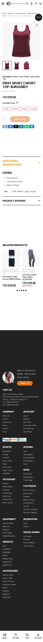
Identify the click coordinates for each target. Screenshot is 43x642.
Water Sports (8, 502)
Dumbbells (7, 549)
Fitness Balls (7, 578)
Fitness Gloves (8, 581)
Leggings (32, 272)
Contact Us (7, 422)
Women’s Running (30, 509)
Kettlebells (7, 552)
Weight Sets (7, 562)
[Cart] (40, 4)
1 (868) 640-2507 (12, 405)
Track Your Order (29, 425)
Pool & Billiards (29, 542)
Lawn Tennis (7, 461)
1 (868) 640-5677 (12, 402)
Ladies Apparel (20, 13)
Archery (5, 483)
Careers (5, 419)
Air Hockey (27, 536)
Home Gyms (7, 533)
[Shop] (5, 634)
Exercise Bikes (8, 523)
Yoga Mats (7, 597)
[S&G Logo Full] (15, 4)
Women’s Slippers (30, 512)
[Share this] (10, 126)
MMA (5, 464)
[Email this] (5, 126)
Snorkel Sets (7, 499)
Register (26, 419)
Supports (6, 594)
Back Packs (27, 474)
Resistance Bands (9, 584)
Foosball (26, 539)
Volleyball (6, 473)
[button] (17, 290)
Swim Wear (7, 467)
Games (26, 526)
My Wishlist (27, 432)
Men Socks (16, 272)
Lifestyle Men (28, 503)
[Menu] (3, 4)
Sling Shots (7, 496)
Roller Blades (8, 486)
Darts (25, 523)
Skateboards (7, 493)
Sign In (25, 416)
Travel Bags (27, 480)
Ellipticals (6, 526)
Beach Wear (28, 493)
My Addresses (28, 428)
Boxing (5, 454)
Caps (25, 451)
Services (6, 428)
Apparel (11, 13)
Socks (4, 274)
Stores (5, 425)
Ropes (5, 587)
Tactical (26, 506)
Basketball (7, 451)
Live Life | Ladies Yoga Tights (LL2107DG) (29, 277)
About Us (6, 416)
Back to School (29, 490)
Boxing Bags (28, 477)
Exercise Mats (8, 575)
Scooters (6, 490)
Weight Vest (7, 565)
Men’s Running (28, 500)
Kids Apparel (28, 454)
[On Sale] (16, 634)
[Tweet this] (15, 126)
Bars (4, 546)
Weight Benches (9, 536)
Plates (5, 555)
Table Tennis (7, 470)
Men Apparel (28, 461)
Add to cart (20, 119)
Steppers (6, 529)
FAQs (5, 432)
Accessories (9, 270)
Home (5, 13)
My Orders (27, 422)
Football (6, 457)
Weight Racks (8, 558)
